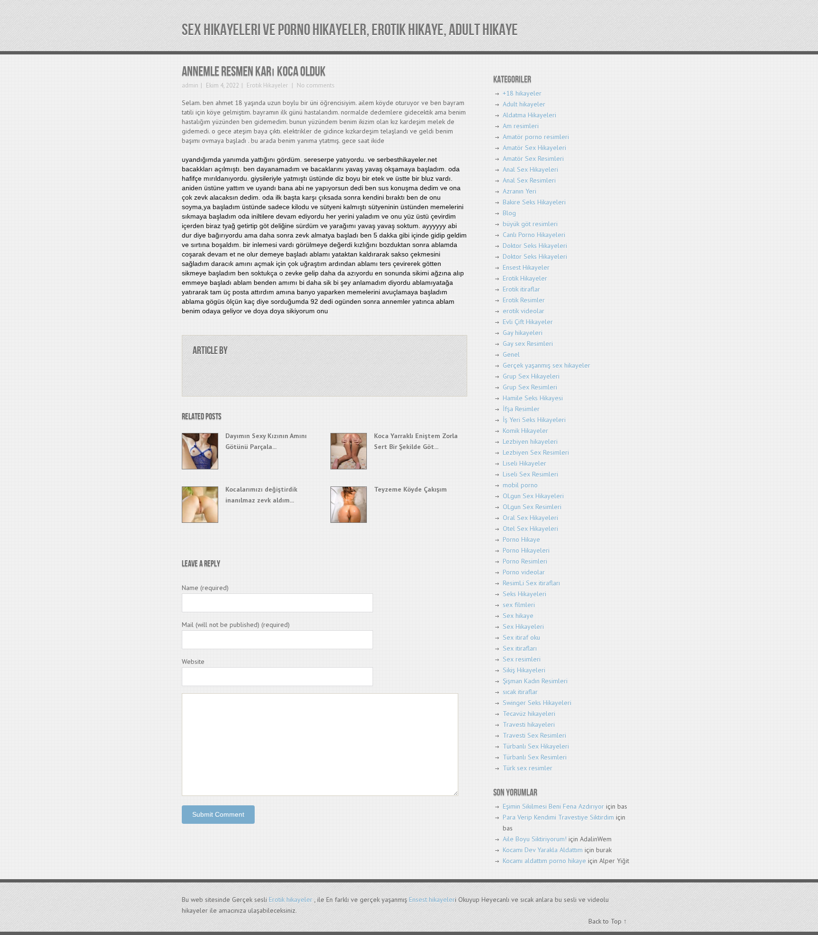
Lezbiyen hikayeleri (530, 441)
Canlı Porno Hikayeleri (534, 234)
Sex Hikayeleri (523, 626)
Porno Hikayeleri (526, 550)
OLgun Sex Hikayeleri (533, 496)
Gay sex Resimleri (528, 343)
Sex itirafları (520, 648)
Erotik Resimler (524, 300)
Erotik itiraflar (521, 289)
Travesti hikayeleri (529, 724)
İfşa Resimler (521, 409)
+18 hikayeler (522, 93)
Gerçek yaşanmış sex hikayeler (546, 365)
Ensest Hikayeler (526, 267)
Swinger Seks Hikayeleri (537, 702)
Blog (509, 213)
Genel (511, 354)
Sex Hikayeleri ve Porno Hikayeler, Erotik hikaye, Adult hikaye (350, 30)
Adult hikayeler (524, 104)
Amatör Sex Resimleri (533, 158)
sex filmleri (519, 604)
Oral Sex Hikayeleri (530, 517)
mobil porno (520, 485)
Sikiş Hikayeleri (524, 670)
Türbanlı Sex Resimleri (535, 757)
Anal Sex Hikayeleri (530, 169)
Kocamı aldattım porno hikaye (544, 860)
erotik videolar (523, 311)
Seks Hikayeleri (524, 594)
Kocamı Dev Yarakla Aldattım (543, 850)
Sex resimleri (522, 659)
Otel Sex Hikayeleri (530, 528)
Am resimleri (521, 126)
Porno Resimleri (525, 561)
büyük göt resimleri (530, 224)
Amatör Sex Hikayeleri (534, 147)
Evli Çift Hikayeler (528, 322)
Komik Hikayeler (525, 430)
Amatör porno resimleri (536, 136)
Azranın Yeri (519, 191)
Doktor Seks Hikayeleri (535, 245)
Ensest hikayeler (432, 899)
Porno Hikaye (521, 539)
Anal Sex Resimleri (529, 180)
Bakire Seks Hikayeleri (534, 202)
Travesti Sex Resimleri (534, 735)
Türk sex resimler (527, 768)
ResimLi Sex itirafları (531, 583)
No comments (315, 85)
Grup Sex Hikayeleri (531, 376)
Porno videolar (524, 572)
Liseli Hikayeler (524, 463)
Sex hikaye (518, 615)
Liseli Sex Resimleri (530, 474)
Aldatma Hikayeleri (529, 115)
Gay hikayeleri (522, 332)
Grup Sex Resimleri (530, 387)
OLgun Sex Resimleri (532, 507)
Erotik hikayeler (290, 899)
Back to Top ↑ (607, 921)
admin (190, 85)
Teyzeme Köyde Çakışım (410, 489)
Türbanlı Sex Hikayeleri (536, 746)
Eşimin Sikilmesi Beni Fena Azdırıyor (553, 806)
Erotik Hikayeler (267, 85)
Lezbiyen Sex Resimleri (536, 452)
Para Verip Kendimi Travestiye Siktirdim (558, 817)
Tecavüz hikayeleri (529, 713)
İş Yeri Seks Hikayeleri (534, 419)
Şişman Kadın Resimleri (535, 681)
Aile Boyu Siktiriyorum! (535, 839)
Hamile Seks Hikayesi (533, 398)
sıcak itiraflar (520, 692)
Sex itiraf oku (521, 637)
